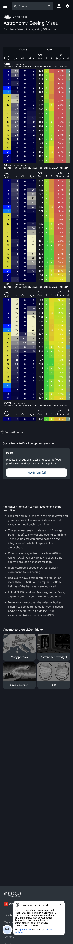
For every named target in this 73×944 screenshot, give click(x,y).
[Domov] (13, 894)
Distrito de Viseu (14, 29)
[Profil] (59, 6)
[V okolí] (49, 6)
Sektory (9, 936)
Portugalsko (33, 29)
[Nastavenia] (67, 6)
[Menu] (5, 6)
